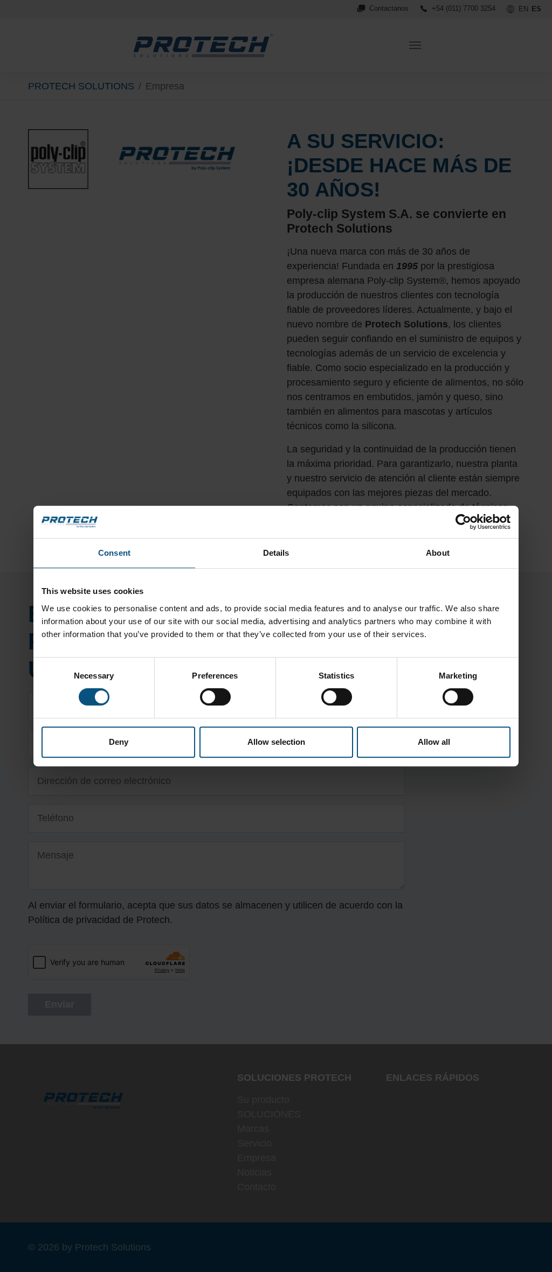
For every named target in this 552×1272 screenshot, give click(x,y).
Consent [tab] (114, 552)
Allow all (434, 741)
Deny (118, 741)
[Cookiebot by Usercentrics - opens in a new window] (463, 522)
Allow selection (276, 741)
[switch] (215, 696)
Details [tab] (276, 552)
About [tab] (438, 552)
